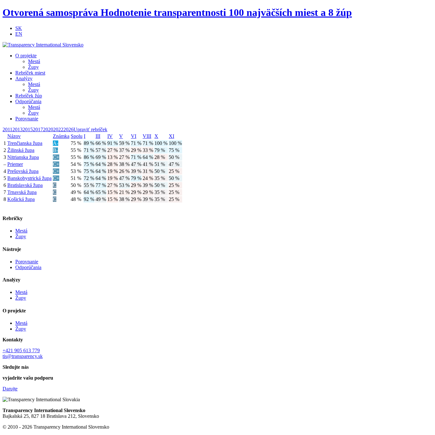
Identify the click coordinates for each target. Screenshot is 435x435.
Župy (33, 67)
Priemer (15, 164)
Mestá (34, 61)
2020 (48, 129)
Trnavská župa (22, 192)
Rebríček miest (30, 72)
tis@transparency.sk (23, 356)
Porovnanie (26, 118)
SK (18, 28)
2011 (7, 129)
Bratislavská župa (25, 185)
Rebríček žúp (28, 95)
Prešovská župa (23, 171)
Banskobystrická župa (29, 178)
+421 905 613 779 (21, 350)
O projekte (26, 55)
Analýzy (23, 78)
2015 (28, 129)
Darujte (10, 388)
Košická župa (21, 199)
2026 (68, 129)
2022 (58, 129)
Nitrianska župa (23, 157)
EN (18, 34)
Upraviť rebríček (90, 129)
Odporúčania (28, 101)
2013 (17, 129)
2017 (38, 129)
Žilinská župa (20, 150)
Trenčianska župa (24, 143)
